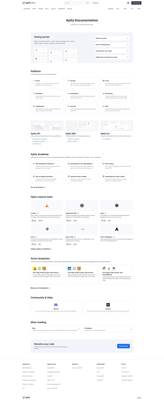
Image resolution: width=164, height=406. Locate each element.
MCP (139, 8)
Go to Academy (37, 187)
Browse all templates (39, 288)
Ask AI (96, 3)
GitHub (99, 380)
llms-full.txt (125, 372)
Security (69, 8)
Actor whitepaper (53, 384)
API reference (37, 144)
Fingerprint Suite (52, 372)
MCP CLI (50, 380)
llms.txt (124, 368)
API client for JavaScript (40, 139)
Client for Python (28, 384)
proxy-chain (51, 388)
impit (49, 376)
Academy (110, 8)
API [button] (118, 8)
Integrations (61, 8)
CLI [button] (132, 8)
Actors (34, 8)
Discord (99, 368)
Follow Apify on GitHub (40, 249)
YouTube (99, 376)
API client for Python (39, 141)
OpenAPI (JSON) (127, 376)
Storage (41, 8)
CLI (24, 388)
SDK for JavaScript (73, 139)
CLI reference (107, 139)
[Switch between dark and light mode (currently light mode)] (139, 398)
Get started (136, 3)
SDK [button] (125, 8)
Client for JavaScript (29, 380)
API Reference (27, 368)
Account (53, 8)
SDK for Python (72, 141)
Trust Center (76, 368)
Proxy (47, 8)
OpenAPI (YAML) (127, 380)
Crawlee (50, 368)
